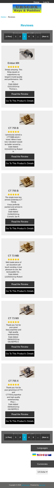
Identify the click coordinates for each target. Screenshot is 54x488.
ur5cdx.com (26, 485)
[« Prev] (9, 36)
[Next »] (45, 36)
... (38, 36)
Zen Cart (42, 485)
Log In (46, 2)
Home (36, 2)
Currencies (42, 464)
